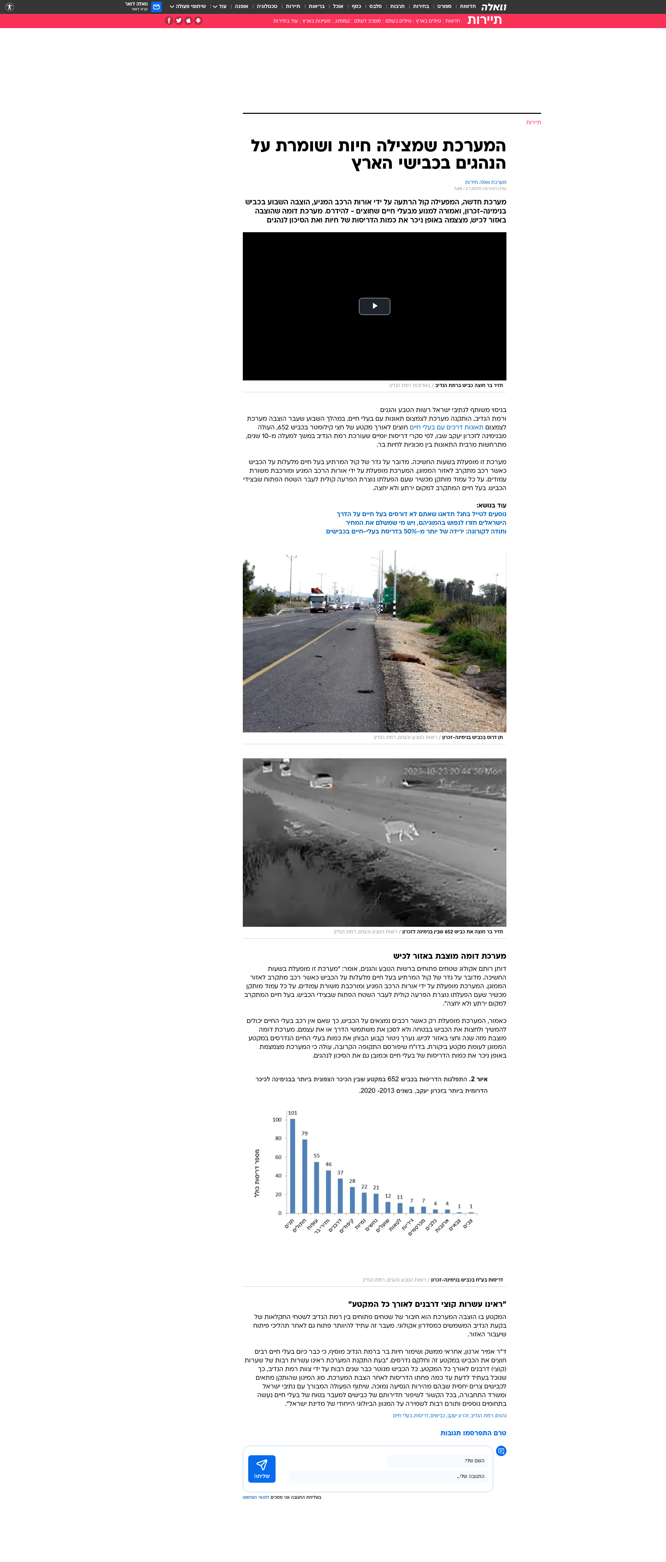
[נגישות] (9, 7)
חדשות (468, 6)
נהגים (500, 1416)
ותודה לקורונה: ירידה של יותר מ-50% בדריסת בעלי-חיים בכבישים (416, 532)
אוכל (338, 6)
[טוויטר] (178, 20)
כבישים (437, 1416)
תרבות (397, 6)
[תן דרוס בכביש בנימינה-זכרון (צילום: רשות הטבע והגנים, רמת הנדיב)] (374, 647)
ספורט (444, 6)
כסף (356, 6)
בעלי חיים (402, 1416)
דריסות (421, 1416)
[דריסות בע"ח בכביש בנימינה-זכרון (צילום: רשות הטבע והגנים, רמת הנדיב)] (374, 1180)
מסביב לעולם (367, 21)
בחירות (421, 6)
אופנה (241, 6)
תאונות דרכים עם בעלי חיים (447, 428)
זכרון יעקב (458, 1416)
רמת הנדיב (482, 1416)
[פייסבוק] (169, 20)
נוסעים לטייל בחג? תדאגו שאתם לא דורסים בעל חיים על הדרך (421, 514)
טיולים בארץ (428, 21)
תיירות (293, 6)
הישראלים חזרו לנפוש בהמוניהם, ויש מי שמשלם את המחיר (425, 523)
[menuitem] (464, 7)
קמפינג (342, 21)
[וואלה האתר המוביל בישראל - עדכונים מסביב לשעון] (493, 6)
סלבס (375, 6)
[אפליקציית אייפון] (188, 20)
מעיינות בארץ (316, 21)
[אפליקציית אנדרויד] (198, 20)
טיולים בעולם (398, 21)
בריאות (317, 6)
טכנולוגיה (267, 6)
